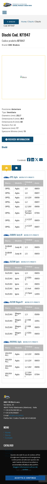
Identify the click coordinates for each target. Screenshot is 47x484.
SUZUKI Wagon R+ (24, 302)
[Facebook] (28, 159)
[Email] (41, 159)
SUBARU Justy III (24, 234)
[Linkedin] (32, 159)
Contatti (8, 437)
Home (24, 21)
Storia (7, 435)
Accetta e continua (25, 478)
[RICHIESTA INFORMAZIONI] (16, 168)
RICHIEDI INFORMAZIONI (19, 139)
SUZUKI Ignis (22, 261)
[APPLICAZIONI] (6, 168)
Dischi (11, 22)
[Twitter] (36, 159)
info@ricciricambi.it (16, 415)
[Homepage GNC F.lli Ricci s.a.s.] (17, 4)
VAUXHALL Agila (23, 341)
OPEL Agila (21, 177)
